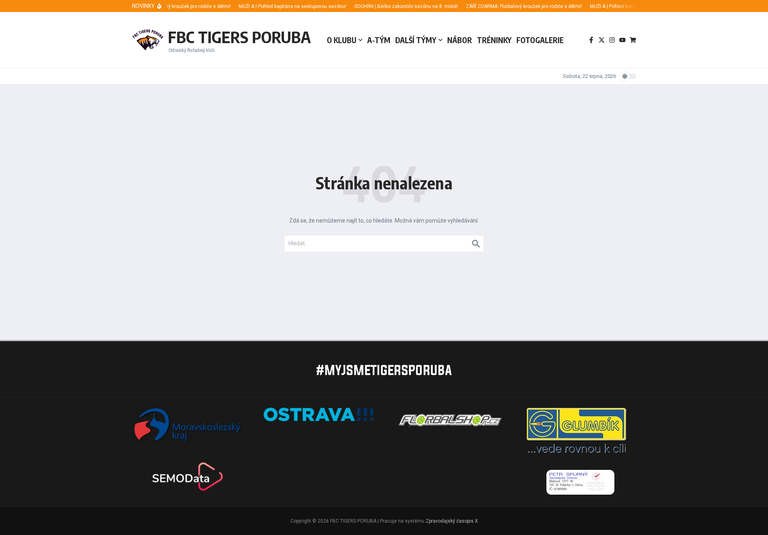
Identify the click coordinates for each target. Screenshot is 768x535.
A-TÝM (378, 40)
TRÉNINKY (494, 40)
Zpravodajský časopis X (452, 521)
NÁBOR (459, 40)
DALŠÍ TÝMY (415, 40)
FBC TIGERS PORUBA (239, 37)
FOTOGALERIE (540, 40)
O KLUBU (341, 40)
